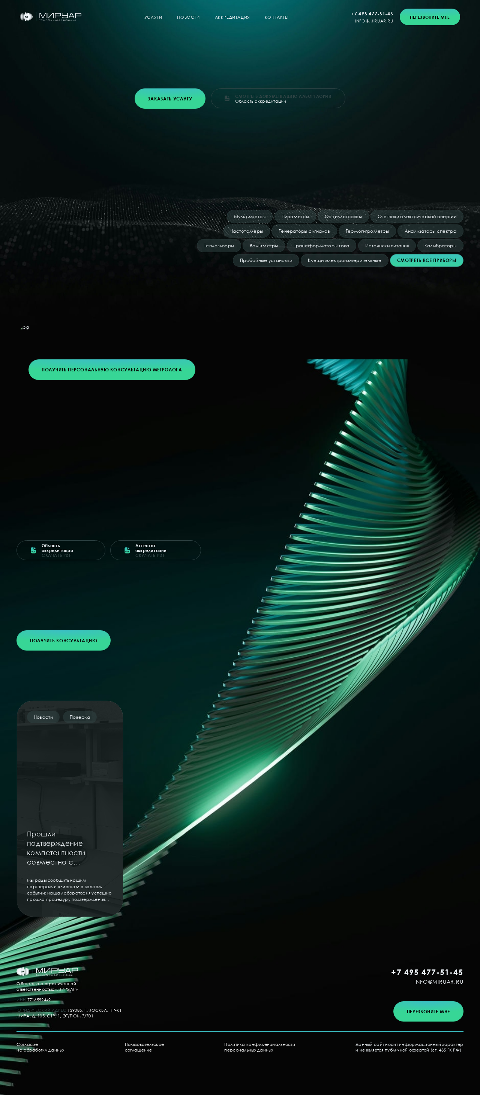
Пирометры (295, 216)
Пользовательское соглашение (144, 1047)
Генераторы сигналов (304, 231)
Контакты (277, 17)
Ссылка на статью (70, 809)
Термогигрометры (367, 231)
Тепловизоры (219, 245)
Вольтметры (264, 245)
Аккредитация (232, 17)
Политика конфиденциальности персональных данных (259, 1047)
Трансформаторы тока (322, 245)
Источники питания (387, 245)
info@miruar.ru (374, 20)
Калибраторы (440, 245)
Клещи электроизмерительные (344, 260)
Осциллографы (343, 216)
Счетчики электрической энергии (417, 216)
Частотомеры (247, 231)
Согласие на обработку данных (40, 1047)
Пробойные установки (266, 260)
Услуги (153, 17)
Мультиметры (250, 216)
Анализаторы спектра (430, 231)
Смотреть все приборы (426, 260)
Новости (188, 17)
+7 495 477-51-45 (372, 13)
